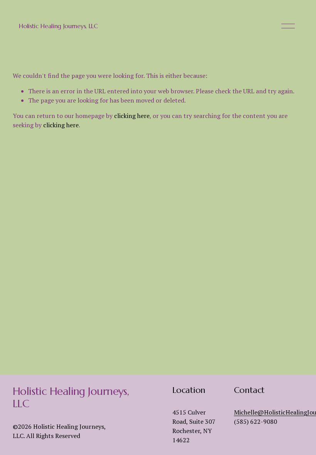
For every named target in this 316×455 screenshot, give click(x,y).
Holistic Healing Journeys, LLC (58, 26)
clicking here (132, 115)
